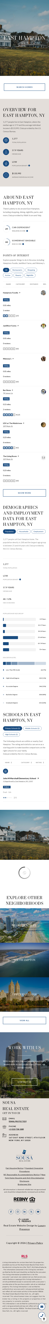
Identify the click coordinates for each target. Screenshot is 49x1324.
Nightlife (31, 275)
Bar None (7, 390)
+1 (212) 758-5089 (16, 1129)
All (7, 270)
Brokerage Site (24, 1184)
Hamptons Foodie (10, 293)
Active (8, 275)
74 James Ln (8, 393)
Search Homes (24, 87)
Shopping (32, 270)
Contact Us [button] (24, 1082)
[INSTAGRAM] (17, 1211)
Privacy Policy (35, 1243)
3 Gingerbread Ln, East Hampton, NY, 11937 (18, 781)
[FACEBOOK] (10, 1211)
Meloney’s (7, 359)
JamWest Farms (9, 326)
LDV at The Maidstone (12, 423)
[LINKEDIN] (24, 1211)
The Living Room (10, 456)
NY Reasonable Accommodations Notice (22, 1175)
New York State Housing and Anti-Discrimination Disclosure (25, 1178)
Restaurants (18, 270)
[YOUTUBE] (38, 1211)
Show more (24, 493)
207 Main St (8, 426)
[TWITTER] (31, 1211)
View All (24, 1020)
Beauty (19, 275)
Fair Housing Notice (14, 1168)
